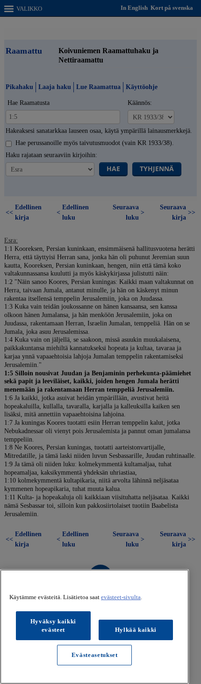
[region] (94, 626)
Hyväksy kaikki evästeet (53, 625)
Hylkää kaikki (136, 629)
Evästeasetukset (95, 654)
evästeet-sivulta (121, 597)
